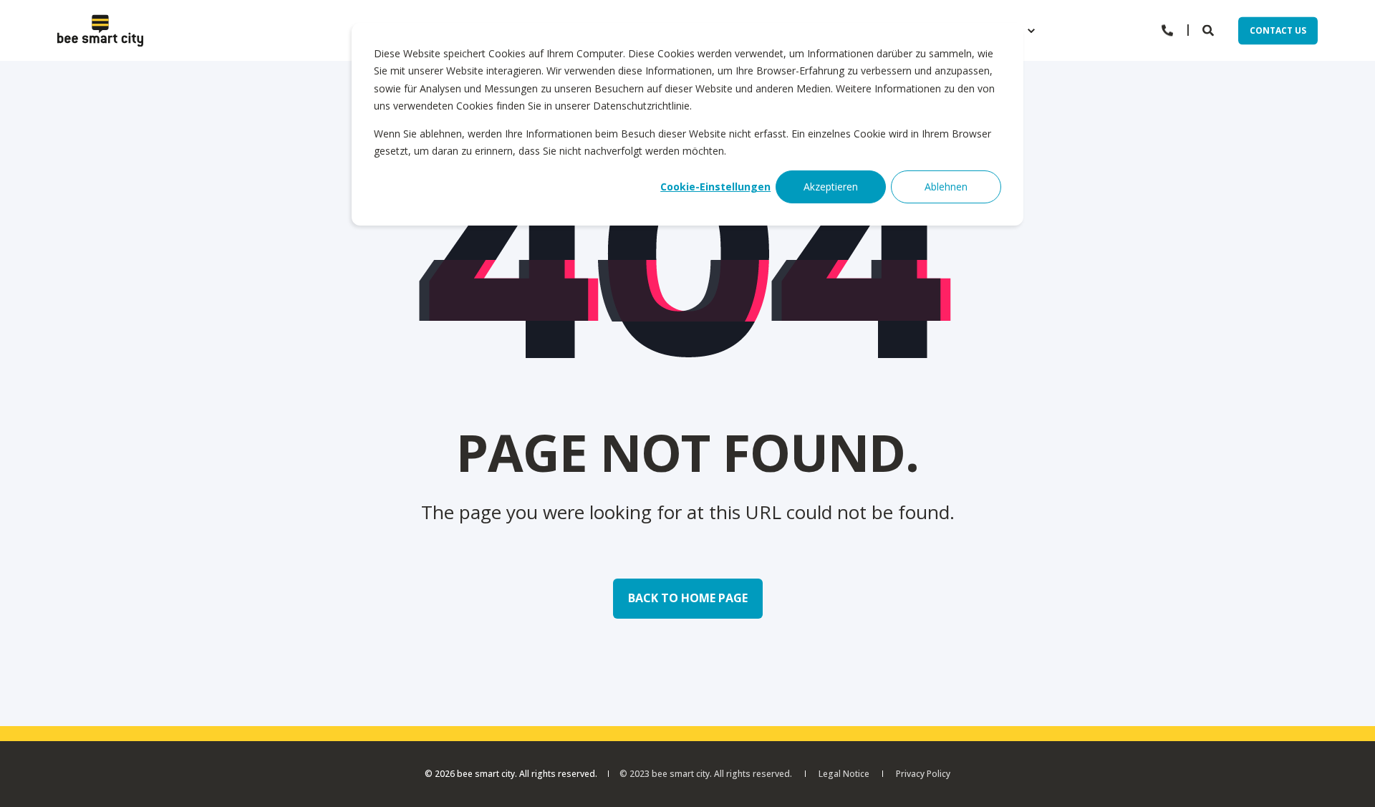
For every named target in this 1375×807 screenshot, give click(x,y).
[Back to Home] (100, 30)
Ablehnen (946, 186)
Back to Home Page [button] (688, 598)
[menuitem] (1031, 30)
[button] (1346, 778)
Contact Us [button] (1278, 30)
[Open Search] (1209, 29)
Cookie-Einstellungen (715, 186)
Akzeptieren (831, 186)
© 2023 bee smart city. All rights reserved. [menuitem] (705, 774)
